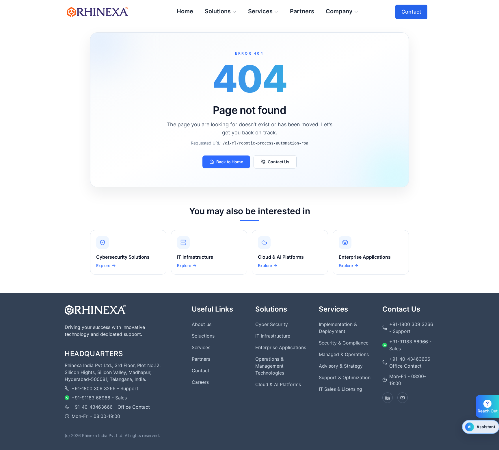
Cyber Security (271, 324)
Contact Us (278, 161)
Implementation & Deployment (338, 327)
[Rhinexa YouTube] (402, 397)
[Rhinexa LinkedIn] (387, 397)
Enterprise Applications (280, 347)
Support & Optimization (344, 377)
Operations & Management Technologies (269, 366)
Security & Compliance (343, 343)
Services (201, 347)
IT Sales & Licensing (340, 389)
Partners (201, 359)
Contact (411, 12)
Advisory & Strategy (341, 366)
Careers (200, 382)
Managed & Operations (344, 354)
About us (201, 324)
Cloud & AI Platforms (278, 384)
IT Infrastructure (272, 336)
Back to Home (229, 161)
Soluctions (203, 336)
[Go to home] (95, 310)
